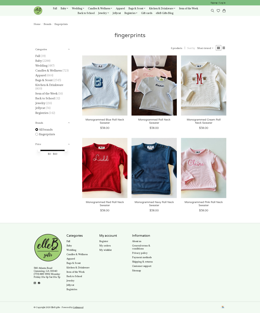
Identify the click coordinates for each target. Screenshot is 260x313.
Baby (38, 61)
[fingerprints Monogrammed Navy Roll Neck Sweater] (154, 168)
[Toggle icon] (212, 10)
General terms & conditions (141, 247)
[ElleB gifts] (38, 10)
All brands (46, 129)
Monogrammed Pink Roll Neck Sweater (203, 204)
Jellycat (117, 13)
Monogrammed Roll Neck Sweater (154, 121)
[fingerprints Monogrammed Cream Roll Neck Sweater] (203, 85)
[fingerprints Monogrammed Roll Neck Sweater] (154, 85)
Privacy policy (140, 252)
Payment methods (142, 257)
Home (37, 24)
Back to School (86, 13)
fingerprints (47, 134)
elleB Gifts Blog (164, 13)
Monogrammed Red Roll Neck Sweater (105, 204)
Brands (47, 24)
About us (136, 241)
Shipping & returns (142, 261)
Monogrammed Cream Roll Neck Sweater (204, 121)
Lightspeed (78, 307)
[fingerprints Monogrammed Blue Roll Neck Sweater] (104, 85)
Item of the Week (188, 8)
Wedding (41, 65)
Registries (41, 113)
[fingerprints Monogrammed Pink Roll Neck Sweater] (203, 168)
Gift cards (146, 13)
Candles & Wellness (48, 70)
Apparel (120, 8)
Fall (55, 8)
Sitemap (136, 270)
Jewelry (40, 103)
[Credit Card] (223, 307)
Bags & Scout (44, 80)
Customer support (141, 265)
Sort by (191, 48)
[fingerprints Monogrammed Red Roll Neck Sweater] (104, 168)
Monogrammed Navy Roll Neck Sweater (154, 204)
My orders (105, 245)
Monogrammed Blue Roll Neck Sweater (104, 121)
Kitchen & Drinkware (49, 85)
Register (103, 241)
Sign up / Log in (218, 3)
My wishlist (105, 249)
